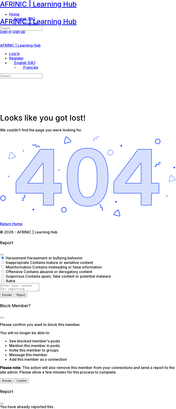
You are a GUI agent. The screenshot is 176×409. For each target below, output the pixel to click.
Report (20, 295)
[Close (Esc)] (2, 254)
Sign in (5, 31)
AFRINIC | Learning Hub (38, 4)
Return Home (11, 224)
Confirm (21, 380)
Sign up (18, 31)
